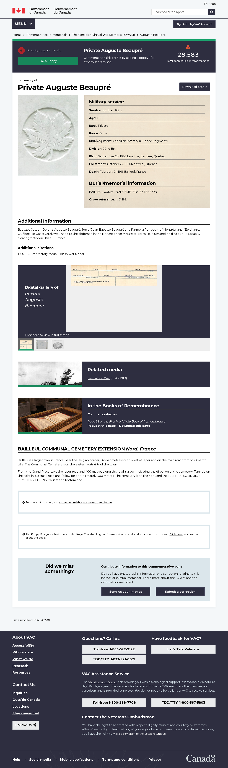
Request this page (102, 425)
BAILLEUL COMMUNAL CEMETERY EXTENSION (123, 192)
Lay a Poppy (48, 61)
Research (20, 666)
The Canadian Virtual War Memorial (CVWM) (103, 35)
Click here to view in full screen (47, 335)
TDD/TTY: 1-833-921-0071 (114, 659)
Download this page (134, 425)
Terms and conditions (120, 760)
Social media (40, 760)
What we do (22, 659)
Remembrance (37, 35)
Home (17, 35)
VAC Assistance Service (102, 682)
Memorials (60, 35)
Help (16, 760)
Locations (20, 706)
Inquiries (19, 693)
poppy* (144, 58)
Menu (21, 24)
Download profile (194, 87)
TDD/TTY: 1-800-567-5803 (183, 703)
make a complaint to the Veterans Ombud (139, 733)
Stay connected (25, 713)
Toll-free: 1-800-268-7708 (114, 703)
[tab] (26, 344)
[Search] (212, 12)
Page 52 (93, 421)
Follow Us (27, 726)
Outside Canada (26, 700)
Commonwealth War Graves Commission (85, 502)
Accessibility (23, 646)
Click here (176, 534)
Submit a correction (180, 591)
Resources (21, 672)
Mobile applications (76, 760)
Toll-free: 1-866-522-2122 (114, 649)
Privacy (155, 760)
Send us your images (125, 591)
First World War (99, 378)
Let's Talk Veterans (183, 649)
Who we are (22, 652)
